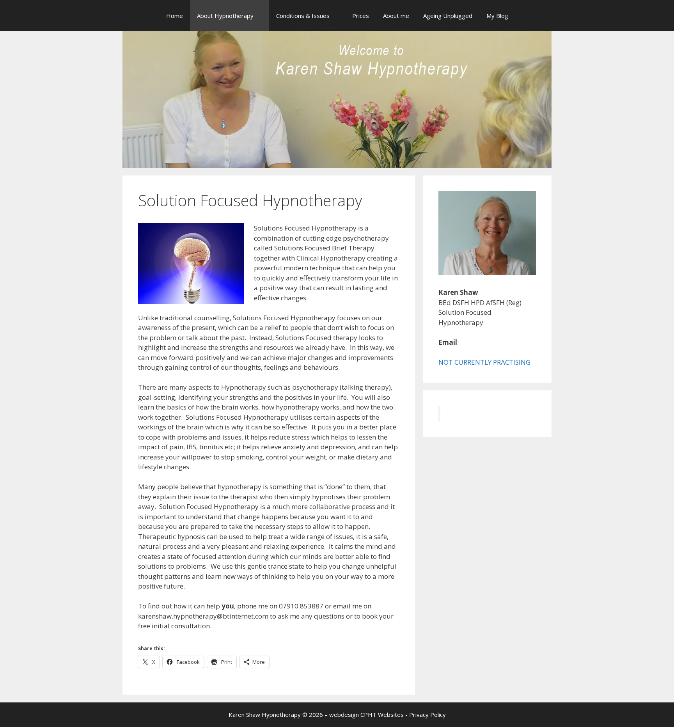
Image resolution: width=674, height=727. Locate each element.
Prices (360, 16)
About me (396, 16)
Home (174, 16)
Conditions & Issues (303, 16)
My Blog (497, 16)
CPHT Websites (382, 714)
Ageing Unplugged (447, 16)
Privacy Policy (427, 714)
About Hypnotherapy (225, 16)
